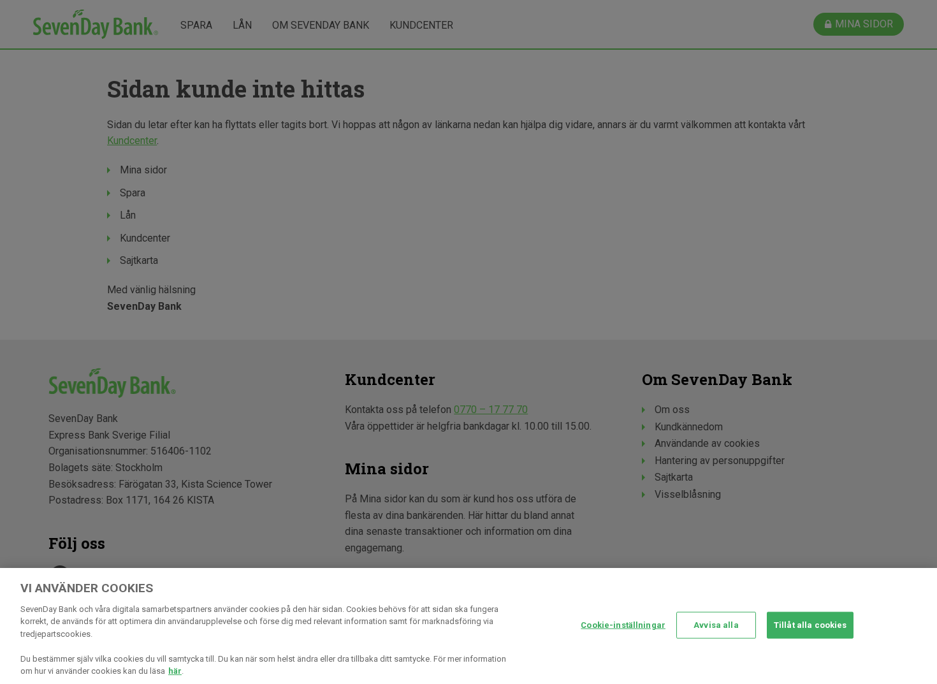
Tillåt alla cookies (810, 625)
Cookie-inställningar (623, 625)
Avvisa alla (716, 625)
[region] (468, 626)
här (175, 671)
